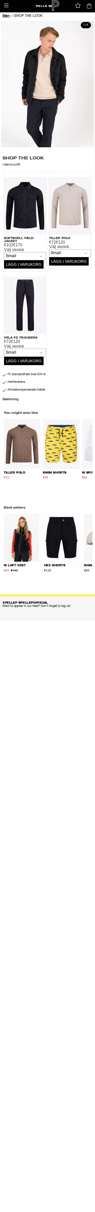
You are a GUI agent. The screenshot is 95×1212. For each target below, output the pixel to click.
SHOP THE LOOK (28, 16)
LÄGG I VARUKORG (24, 264)
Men (6, 16)
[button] (6, 6)
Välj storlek (14, 250)
